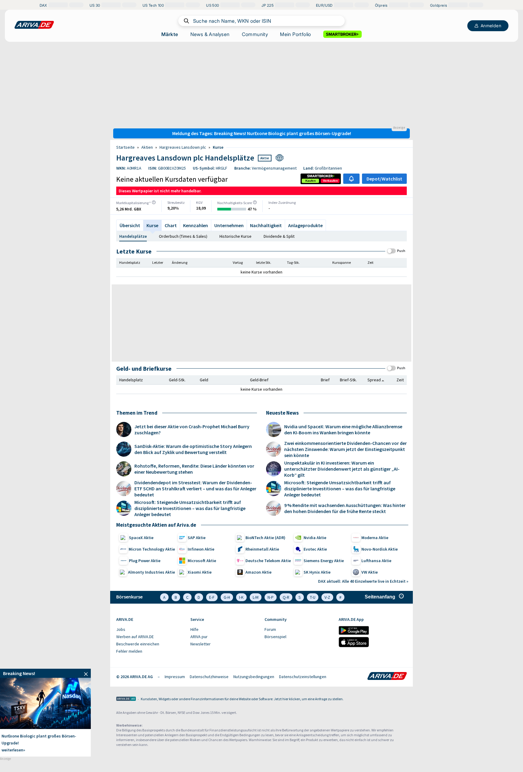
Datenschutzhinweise (209, 676)
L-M (255, 597)
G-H (227, 597)
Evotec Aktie (315, 549)
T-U (312, 597)
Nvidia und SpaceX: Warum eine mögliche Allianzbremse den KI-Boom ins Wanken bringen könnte (343, 429)
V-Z (327, 597)
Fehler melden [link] (129, 651)
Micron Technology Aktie (152, 549)
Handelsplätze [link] (133, 236)
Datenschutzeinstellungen (302, 676)
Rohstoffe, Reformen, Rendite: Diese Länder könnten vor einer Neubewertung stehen (194, 469)
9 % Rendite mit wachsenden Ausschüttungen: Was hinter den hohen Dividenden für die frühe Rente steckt (345, 508)
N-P (271, 597)
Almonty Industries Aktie (151, 572)
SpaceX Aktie (141, 537)
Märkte (169, 34)
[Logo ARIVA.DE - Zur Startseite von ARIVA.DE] (387, 677)
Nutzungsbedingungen (253, 676)
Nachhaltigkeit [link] (266, 225)
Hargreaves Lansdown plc (183, 147)
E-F (212, 597)
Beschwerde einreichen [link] (137, 644)
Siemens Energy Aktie (324, 560)
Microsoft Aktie (202, 560)
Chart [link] (171, 225)
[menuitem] (150, 629)
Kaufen (310, 180)
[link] (310, 181)
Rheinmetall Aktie (262, 549)
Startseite (125, 147)
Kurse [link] (218, 147)
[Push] (391, 250)
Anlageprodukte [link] (305, 225)
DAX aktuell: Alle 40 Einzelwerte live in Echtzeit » (363, 581)
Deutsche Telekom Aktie (268, 560)
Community (255, 34)
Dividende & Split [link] (279, 236)
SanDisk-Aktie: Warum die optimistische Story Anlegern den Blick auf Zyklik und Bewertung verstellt (193, 449)
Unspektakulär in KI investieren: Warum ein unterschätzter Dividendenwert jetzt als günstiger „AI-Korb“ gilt (342, 469)
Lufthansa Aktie (376, 560)
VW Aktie (369, 572)
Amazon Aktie (258, 572)
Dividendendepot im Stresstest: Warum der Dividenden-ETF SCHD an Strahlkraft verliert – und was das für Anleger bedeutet (195, 488)
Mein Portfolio (295, 34)
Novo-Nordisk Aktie (379, 549)
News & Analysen (210, 34)
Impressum (175, 676)
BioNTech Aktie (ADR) (265, 537)
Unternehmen (229, 225)
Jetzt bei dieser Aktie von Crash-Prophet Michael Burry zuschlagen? (191, 429)
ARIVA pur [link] (199, 636)
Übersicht (130, 225)
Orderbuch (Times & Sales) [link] (183, 236)
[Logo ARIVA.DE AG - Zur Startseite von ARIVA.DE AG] (126, 699)
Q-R (286, 597)
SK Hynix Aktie (317, 572)
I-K (241, 597)
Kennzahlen (195, 225)
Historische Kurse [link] (235, 236)
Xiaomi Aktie (200, 572)
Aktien (147, 147)
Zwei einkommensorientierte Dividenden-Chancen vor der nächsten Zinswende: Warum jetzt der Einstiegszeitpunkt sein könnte (345, 449)
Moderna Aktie (374, 537)
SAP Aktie (197, 537)
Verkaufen (330, 180)
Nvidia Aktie (315, 537)
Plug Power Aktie (144, 560)
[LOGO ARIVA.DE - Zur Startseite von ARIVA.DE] (34, 25)
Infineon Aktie (201, 549)
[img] (154, 202)
